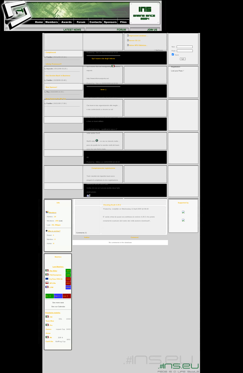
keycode (49, 69)
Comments (80, 233)
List (60, 221)
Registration (175, 67)
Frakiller (49, 57)
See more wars (58, 302)
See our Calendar (58, 306)
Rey (47, 92)
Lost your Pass (176, 71)
